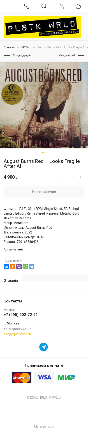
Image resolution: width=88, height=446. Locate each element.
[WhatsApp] (25, 266)
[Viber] (19, 266)
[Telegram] (31, 266)
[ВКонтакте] (6, 266)
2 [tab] (45, 152)
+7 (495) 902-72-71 (21, 314)
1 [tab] (42, 152)
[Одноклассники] (12, 266)
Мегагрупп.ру (44, 426)
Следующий (67, 55)
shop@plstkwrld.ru (17, 334)
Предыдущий (22, 55)
